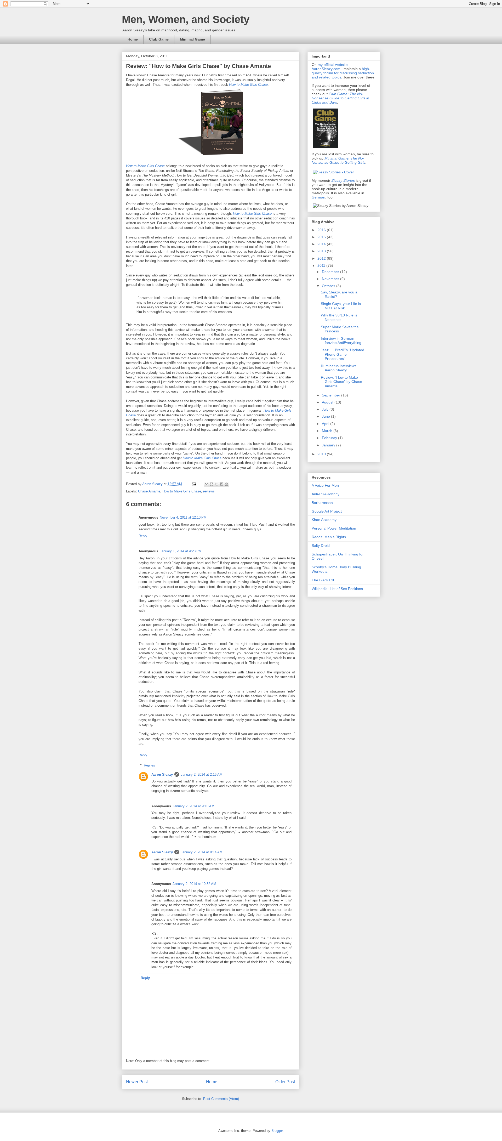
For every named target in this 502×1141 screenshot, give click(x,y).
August (328, 402)
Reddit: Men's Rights (329, 537)
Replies (149, 765)
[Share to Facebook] (221, 484)
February (330, 438)
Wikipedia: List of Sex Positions (337, 589)
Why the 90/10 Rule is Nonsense (339, 317)
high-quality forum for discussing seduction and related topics (343, 73)
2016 (322, 230)
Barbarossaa (322, 503)
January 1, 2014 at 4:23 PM (181, 551)
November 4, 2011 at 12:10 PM (183, 517)
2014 (322, 244)
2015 (322, 237)
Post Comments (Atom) (221, 1099)
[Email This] (206, 484)
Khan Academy (324, 520)
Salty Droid (321, 545)
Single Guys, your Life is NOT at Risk (341, 306)
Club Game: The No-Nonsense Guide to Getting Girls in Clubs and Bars (340, 98)
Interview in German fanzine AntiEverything (341, 340)
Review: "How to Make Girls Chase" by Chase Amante (341, 381)
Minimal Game (192, 39)
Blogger (277, 1131)
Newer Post (137, 1082)
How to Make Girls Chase (202, 458)
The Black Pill (323, 580)
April (326, 424)
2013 (322, 251)
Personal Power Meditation (334, 528)
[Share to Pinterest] (226, 484)
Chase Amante (149, 491)
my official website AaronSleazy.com (330, 67)
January (329, 445)
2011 (321, 265)
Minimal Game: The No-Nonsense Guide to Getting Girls (338, 160)
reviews (209, 491)
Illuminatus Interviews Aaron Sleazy (338, 368)
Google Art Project (327, 511)
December (331, 272)
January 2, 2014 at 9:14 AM (202, 852)
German (318, 197)
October (329, 286)
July (325, 409)
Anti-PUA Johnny (325, 494)
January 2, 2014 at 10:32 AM (194, 884)
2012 (322, 258)
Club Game (159, 39)
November (331, 279)
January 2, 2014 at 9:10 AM (193, 806)
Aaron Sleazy (153, 484)
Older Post (285, 1082)
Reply (143, 536)
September (331, 395)
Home (133, 39)
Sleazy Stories (343, 180)
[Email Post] (193, 484)
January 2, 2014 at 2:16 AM (202, 774)
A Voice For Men (325, 485)
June (326, 416)
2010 (322, 454)
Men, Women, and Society (185, 19)
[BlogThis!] (211, 484)
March (327, 431)
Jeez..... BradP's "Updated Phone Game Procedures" (342, 354)
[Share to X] (216, 484)
